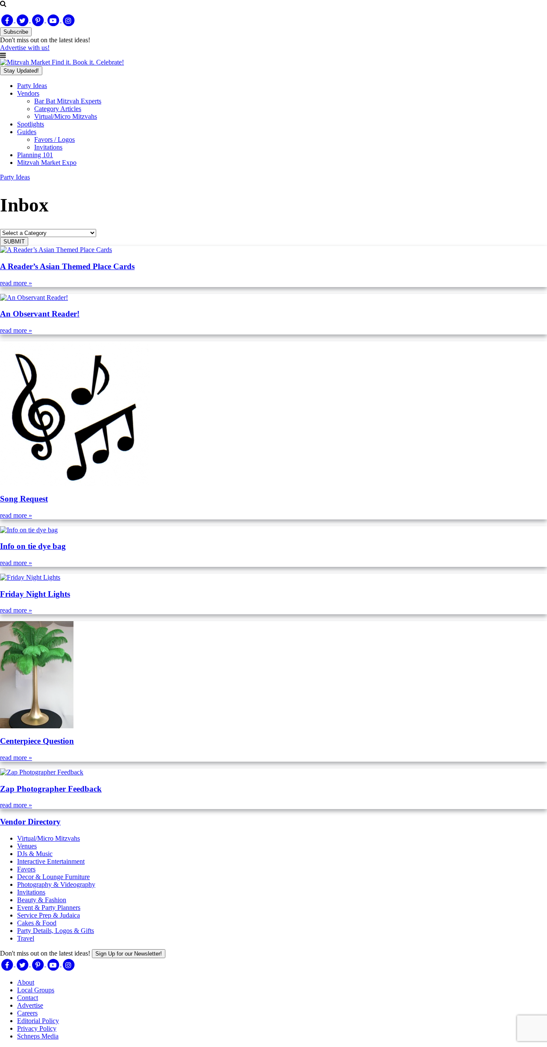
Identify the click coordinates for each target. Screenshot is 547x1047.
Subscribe (15, 32)
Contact (27, 997)
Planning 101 (35, 154)
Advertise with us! (25, 47)
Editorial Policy (38, 1020)
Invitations (48, 147)
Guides (26, 131)
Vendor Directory (30, 821)
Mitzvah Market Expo (46, 162)
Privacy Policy (36, 1028)
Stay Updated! (21, 70)
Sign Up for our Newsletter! (128, 953)
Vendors (28, 93)
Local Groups (35, 990)
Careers (27, 1013)
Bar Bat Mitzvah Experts (67, 101)
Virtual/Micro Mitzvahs (65, 116)
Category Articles (57, 108)
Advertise (30, 1005)
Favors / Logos (54, 139)
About (25, 982)
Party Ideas (32, 85)
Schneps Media (38, 1036)
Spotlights (30, 124)
